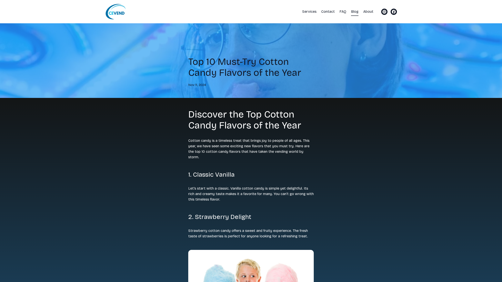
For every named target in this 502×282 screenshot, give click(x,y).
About (368, 11)
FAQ (342, 11)
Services (309, 11)
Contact (328, 11)
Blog (354, 11)
